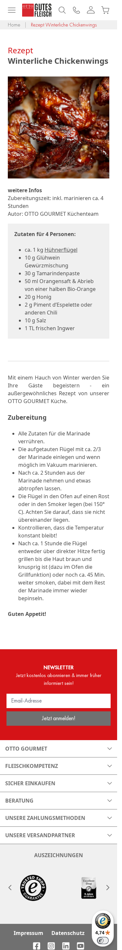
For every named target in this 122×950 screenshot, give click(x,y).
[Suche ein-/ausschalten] (62, 10)
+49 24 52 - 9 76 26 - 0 (76, 10)
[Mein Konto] (91, 10)
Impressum (28, 933)
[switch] (103, 940)
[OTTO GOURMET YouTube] (80, 946)
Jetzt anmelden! (58, 718)
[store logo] (36, 10)
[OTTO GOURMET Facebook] (37, 946)
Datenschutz (68, 933)
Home (14, 24)
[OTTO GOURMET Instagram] (51, 946)
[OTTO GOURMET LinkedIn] (66, 946)
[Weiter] (107, 887)
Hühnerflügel (61, 249)
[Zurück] (10, 887)
